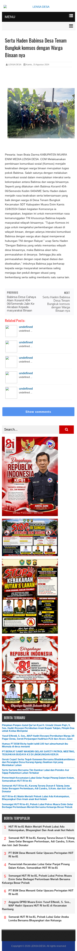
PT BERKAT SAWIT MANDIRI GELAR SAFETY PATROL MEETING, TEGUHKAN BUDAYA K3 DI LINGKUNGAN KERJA (38, 753)
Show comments (38, 411)
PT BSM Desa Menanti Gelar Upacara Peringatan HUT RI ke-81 (40, 854)
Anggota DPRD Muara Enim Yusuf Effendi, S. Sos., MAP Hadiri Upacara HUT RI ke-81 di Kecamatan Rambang (36, 906)
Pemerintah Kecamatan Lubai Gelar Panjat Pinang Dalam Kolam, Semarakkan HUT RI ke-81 (39, 866)
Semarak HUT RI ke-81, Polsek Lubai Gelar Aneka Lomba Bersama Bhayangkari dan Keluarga (38, 918)
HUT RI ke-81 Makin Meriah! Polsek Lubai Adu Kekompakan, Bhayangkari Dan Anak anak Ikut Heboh (35, 798)
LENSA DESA (38, 946)
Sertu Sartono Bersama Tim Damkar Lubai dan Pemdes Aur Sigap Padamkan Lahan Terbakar (35, 771)
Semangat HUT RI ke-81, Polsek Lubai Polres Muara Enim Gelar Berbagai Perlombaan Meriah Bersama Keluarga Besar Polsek (37, 806)
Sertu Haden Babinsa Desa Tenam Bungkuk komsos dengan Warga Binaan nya (56, 303)
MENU (10, 17)
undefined (26, 326)
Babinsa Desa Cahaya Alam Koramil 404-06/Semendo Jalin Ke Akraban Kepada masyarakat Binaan (21, 303)
